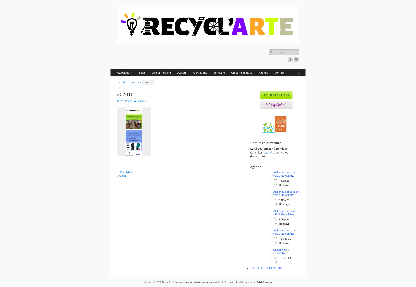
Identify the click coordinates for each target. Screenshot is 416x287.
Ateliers (182, 72)
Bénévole (219, 72)
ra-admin (141, 100)
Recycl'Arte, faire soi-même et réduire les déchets (188, 281)
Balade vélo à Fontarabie (281, 251)
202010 (136, 82)
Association (124, 72)
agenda (268, 152)
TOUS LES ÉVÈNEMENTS (266, 268)
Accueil (123, 82)
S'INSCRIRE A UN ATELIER (276, 105)
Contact (279, 72)
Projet (141, 72)
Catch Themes (264, 281)
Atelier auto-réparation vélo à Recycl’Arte (286, 173)
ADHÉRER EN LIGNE (276, 95)
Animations (200, 72)
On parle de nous (241, 72)
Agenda (263, 72)
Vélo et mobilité (161, 72)
